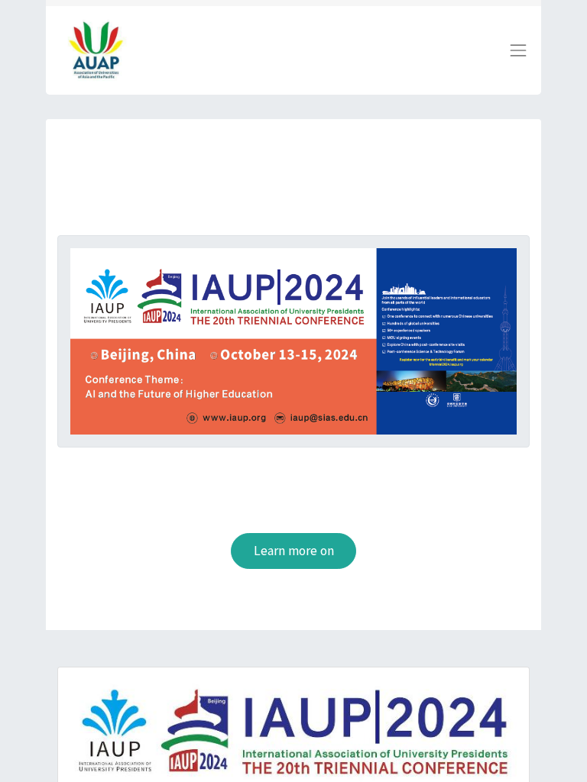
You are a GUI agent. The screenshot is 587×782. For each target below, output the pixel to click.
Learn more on (294, 550)
